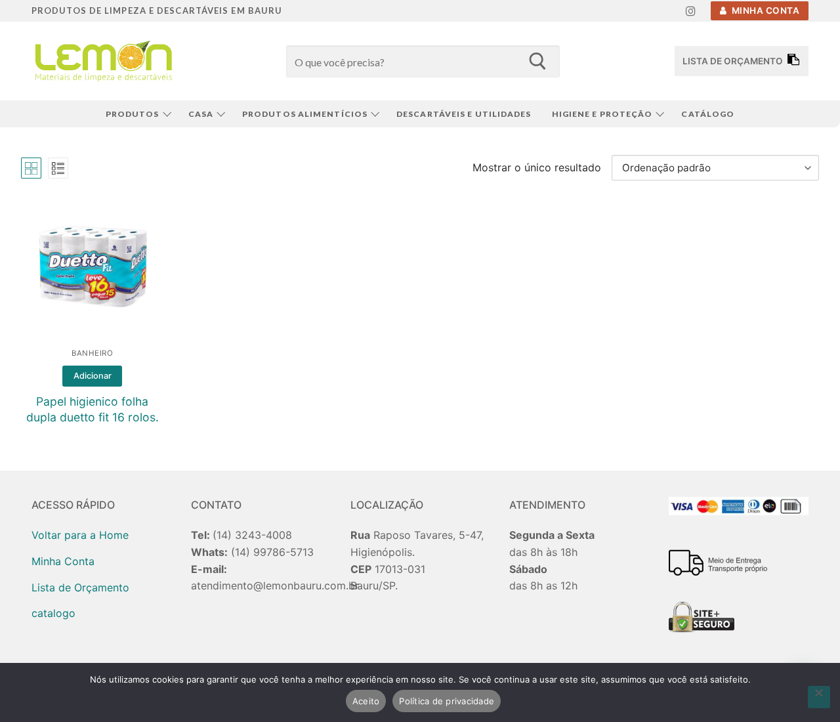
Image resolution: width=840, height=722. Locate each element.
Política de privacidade (446, 701)
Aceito (366, 701)
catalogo (53, 613)
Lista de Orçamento (80, 587)
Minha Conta (764, 10)
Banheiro (92, 353)
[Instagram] (691, 11)
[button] (92, 376)
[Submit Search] (537, 61)
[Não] (819, 697)
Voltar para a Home (80, 535)
